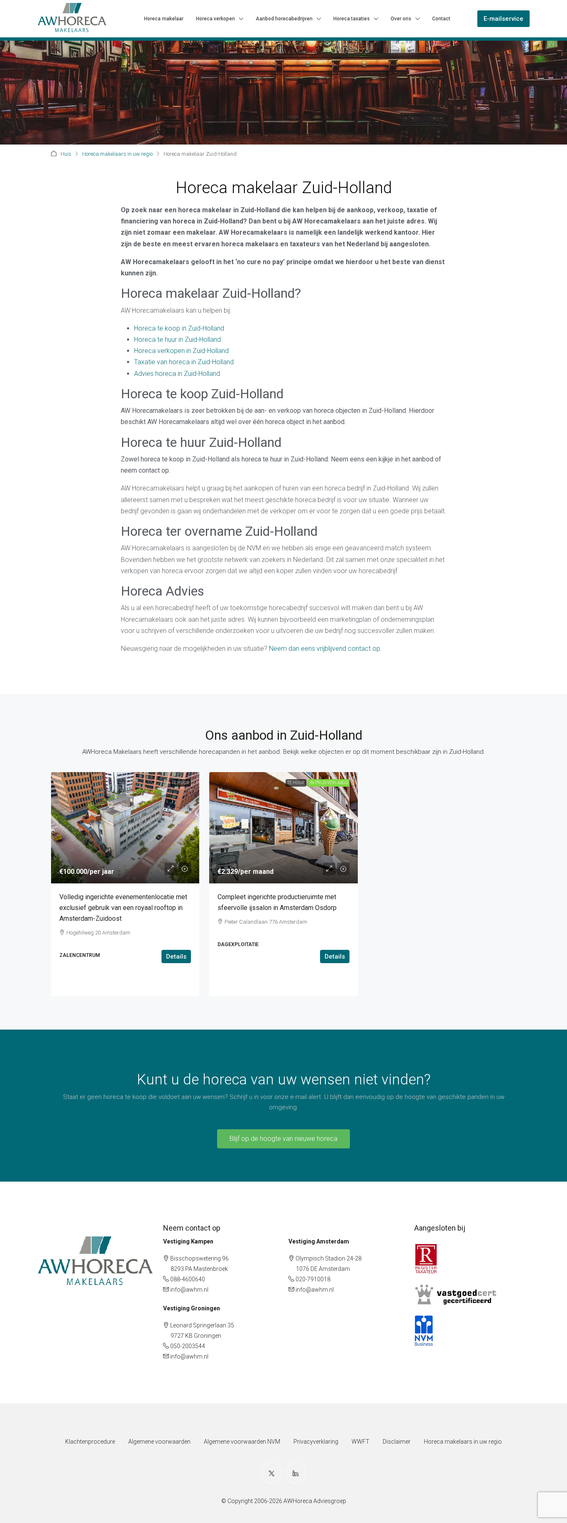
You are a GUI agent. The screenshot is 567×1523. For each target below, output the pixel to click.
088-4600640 (187, 1279)
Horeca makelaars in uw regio (117, 154)
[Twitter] (271, 1473)
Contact (441, 19)
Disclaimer (397, 1441)
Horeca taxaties (351, 19)
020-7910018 (313, 1279)
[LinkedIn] (295, 1473)
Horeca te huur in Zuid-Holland (177, 339)
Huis (66, 154)
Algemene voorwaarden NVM (242, 1441)
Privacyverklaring (315, 1441)
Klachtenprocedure (90, 1441)
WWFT (360, 1441)
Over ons (401, 19)
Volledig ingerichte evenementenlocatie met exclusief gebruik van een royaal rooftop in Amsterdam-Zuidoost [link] (123, 907)
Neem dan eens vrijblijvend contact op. (325, 648)
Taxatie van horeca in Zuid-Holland (184, 362)
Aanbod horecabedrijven (284, 19)
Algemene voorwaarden (159, 1441)
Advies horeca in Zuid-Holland (177, 374)
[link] (125, 828)
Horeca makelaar (163, 19)
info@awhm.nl (189, 1289)
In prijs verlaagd (329, 782)
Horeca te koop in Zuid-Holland (179, 328)
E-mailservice (503, 18)
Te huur (180, 782)
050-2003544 (187, 1346)
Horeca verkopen (215, 19)
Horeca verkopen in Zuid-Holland (181, 351)
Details (176, 956)
